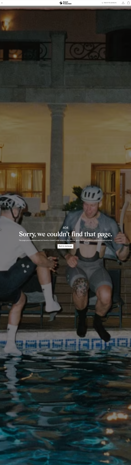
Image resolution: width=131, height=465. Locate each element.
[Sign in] (123, 2)
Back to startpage (65, 246)
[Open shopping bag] (128, 2)
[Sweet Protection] (65, 2)
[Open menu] (3, 3)
